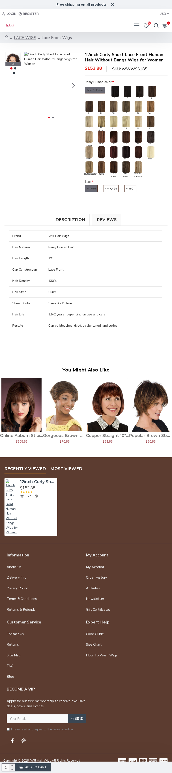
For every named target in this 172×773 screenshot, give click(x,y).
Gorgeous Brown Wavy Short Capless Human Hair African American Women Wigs (64, 435)
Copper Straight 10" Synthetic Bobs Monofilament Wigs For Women (107, 435)
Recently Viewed (25, 468)
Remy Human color (98, 82)
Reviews (107, 219)
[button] (28, 85)
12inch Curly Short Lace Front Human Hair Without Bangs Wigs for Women (38, 481)
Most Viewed (66, 468)
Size (88, 182)
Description (70, 219)
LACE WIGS (25, 37)
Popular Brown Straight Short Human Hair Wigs (150, 435)
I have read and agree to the (42, 729)
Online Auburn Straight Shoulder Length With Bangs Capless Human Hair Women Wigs (21, 435)
